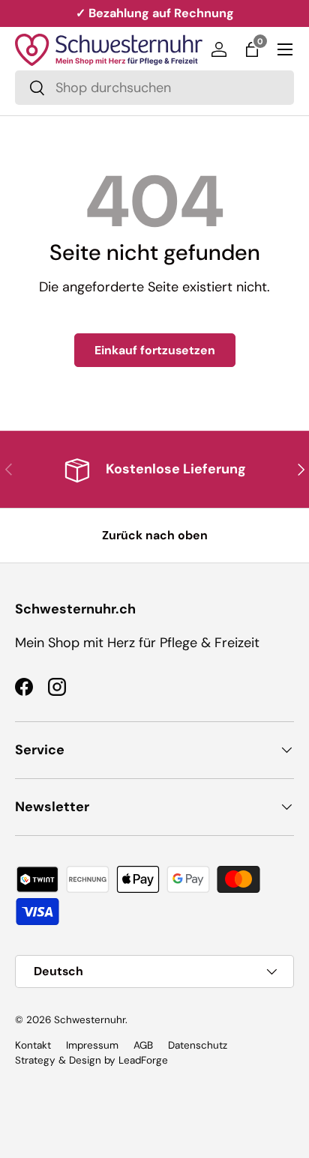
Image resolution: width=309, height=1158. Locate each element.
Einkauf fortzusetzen (154, 350)
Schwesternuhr (89, 1019)
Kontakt (33, 1045)
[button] (252, 49)
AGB (143, 1045)
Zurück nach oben (155, 535)
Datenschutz (197, 1045)
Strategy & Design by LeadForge (91, 1060)
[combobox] (154, 87)
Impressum (92, 1045)
